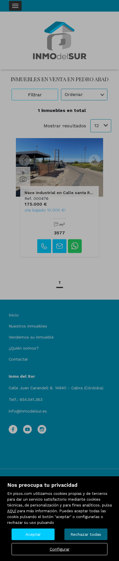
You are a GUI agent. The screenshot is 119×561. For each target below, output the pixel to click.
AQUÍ (11, 511)
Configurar (60, 549)
